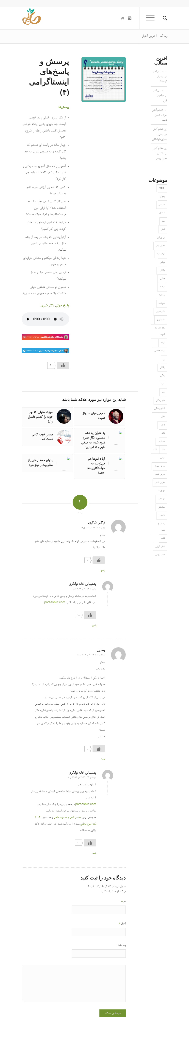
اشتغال (162, 212)
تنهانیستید (161, 254)
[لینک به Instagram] (129, 18)
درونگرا (162, 295)
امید (163, 221)
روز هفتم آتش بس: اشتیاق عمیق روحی (160, 153)
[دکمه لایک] (63, 365)
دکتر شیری (160, 311)
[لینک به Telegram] (122, 18)
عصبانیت (161, 441)
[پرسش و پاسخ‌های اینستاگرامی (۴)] (103, 79)
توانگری (162, 270)
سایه (163, 384)
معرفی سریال (159, 466)
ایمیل (122, 923)
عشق (163, 433)
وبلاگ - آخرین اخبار (154, 36)
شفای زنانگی (159, 408)
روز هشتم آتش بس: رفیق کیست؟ (159, 76)
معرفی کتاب (160, 482)
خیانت (162, 287)
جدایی (162, 278)
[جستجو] (162, 18)
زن (164, 359)
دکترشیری (161, 319)
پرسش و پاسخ (161, 527)
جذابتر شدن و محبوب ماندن (67, 817)
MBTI (162, 188)
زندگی (162, 375)
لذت (155, 449)
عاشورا (162, 425)
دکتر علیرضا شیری (160, 331)
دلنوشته (161, 303)
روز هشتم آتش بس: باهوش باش (159, 96)
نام (123, 901)
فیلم (163, 449)
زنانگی (162, 367)
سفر (163, 392)
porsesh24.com (54, 602)
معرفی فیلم (160, 474)
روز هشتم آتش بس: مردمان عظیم (159, 115)
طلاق (163, 416)
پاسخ (103, 570)
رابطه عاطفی (159, 351)
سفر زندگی (160, 400)
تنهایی (162, 262)
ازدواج (162, 196)
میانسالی (161, 507)
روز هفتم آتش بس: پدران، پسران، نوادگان (159, 134)
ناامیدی (162, 515)
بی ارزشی (161, 237)
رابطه (163, 342)
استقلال (161, 204)
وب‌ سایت (122, 945)
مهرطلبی (161, 499)
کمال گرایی (160, 546)
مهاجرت (161, 490)
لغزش (162, 457)
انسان (162, 229)
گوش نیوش (160, 554)
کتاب (163, 538)
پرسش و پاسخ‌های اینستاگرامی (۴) (49, 76)
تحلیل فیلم (160, 245)
